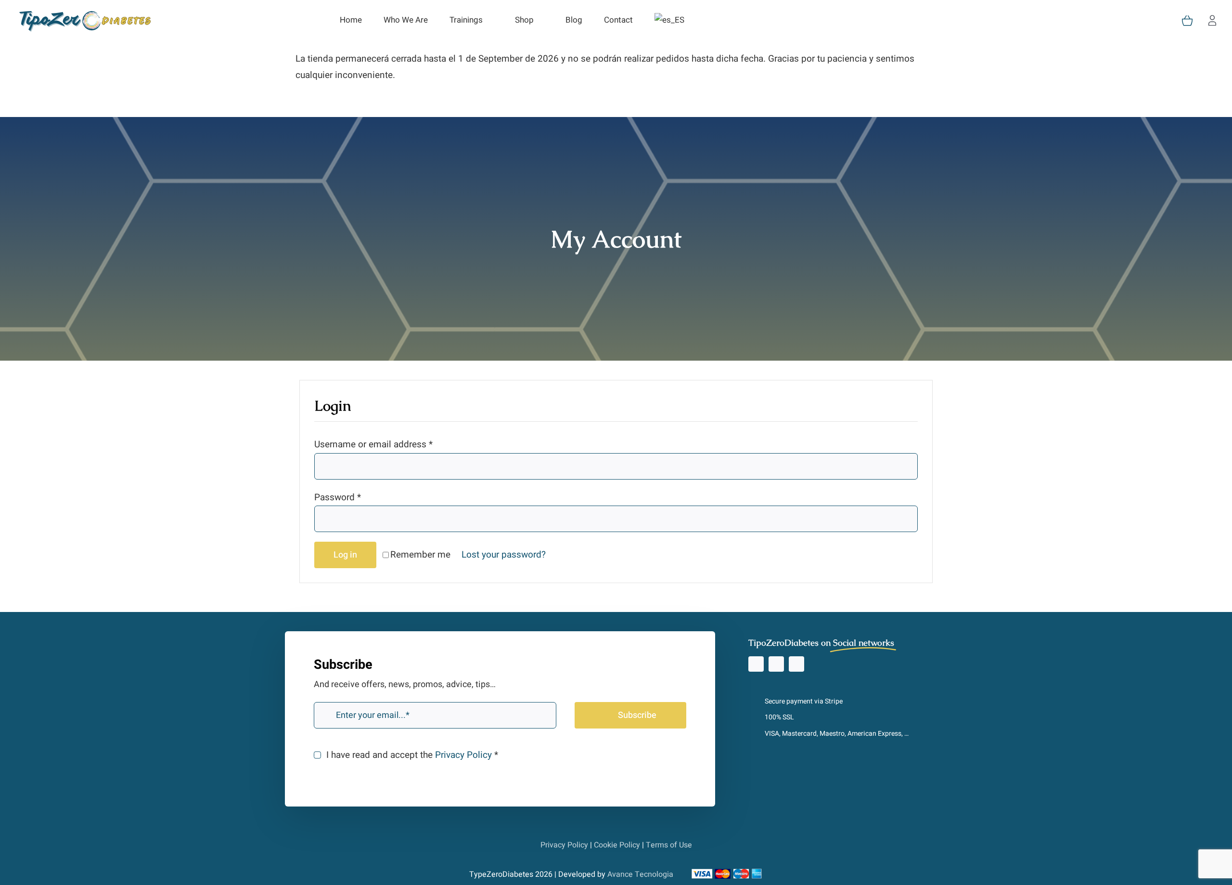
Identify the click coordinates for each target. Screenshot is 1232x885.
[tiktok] (776, 664)
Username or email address (373, 444)
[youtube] (796, 664)
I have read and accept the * (412, 755)
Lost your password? (504, 554)
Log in (345, 554)
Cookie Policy (617, 845)
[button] (708, 20)
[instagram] (756, 664)
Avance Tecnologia (640, 874)
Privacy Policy (463, 755)
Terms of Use (669, 845)
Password (337, 497)
